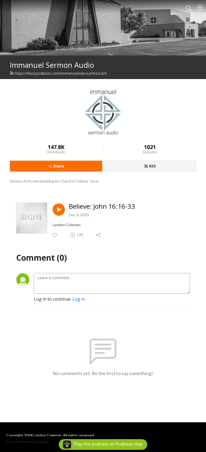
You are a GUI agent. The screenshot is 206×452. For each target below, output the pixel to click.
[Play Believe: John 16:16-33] (59, 209)
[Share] (98, 235)
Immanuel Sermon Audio (52, 65)
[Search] (189, 7)
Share (58, 166)
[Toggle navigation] (200, 7)
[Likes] (55, 235)
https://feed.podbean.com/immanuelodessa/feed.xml (61, 73)
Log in (78, 299)
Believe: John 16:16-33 (102, 206)
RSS (152, 166)
